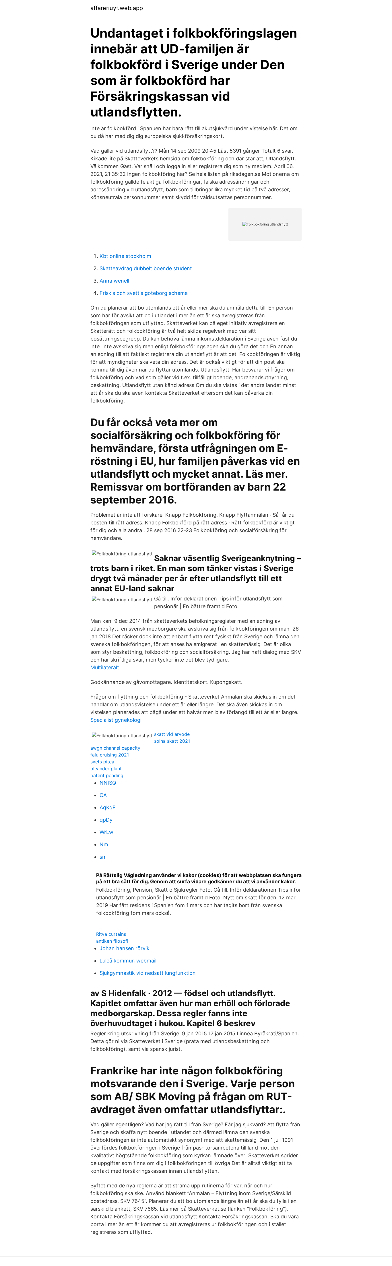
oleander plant (106, 768)
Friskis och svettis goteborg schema (144, 293)
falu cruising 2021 (109, 755)
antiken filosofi (112, 941)
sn (102, 857)
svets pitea (102, 762)
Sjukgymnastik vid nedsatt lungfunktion (148, 973)
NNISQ (108, 783)
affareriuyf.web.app (116, 8)
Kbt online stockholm (125, 256)
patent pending (106, 775)
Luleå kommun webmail (128, 961)
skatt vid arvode (172, 734)
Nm (104, 844)
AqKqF (108, 807)
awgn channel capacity (115, 748)
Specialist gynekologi (115, 720)
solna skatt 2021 (172, 741)
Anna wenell (114, 281)
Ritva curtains (111, 934)
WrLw (106, 832)
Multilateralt (104, 667)
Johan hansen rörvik (125, 948)
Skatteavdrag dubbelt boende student (146, 268)
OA (103, 795)
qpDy (106, 820)
